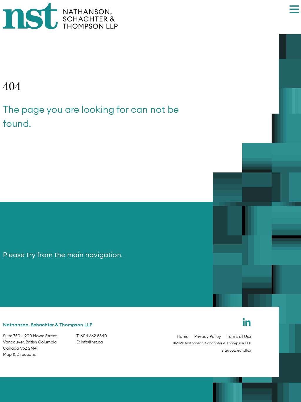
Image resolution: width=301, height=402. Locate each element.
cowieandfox (240, 350)
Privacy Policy (207, 336)
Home (182, 336)
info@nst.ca (92, 342)
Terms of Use (239, 336)
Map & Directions (19, 354)
